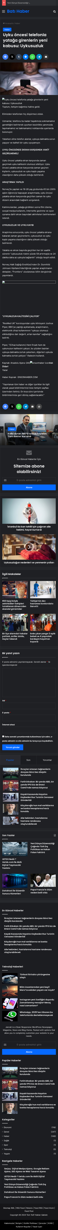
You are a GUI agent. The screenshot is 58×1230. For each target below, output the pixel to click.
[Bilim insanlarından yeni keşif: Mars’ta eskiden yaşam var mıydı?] (10, 991)
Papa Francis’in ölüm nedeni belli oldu (41, 891)
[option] (29, 429)
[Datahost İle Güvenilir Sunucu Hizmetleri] (14, 881)
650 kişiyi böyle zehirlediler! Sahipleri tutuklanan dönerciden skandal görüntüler (14, 605)
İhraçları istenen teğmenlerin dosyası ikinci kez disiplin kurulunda (35, 772)
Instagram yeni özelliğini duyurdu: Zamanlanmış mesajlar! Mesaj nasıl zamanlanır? (37, 1002)
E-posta (6, 712)
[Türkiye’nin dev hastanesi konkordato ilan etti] (43, 589)
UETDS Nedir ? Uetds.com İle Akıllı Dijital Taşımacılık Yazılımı (12, 863)
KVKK (50, 1223)
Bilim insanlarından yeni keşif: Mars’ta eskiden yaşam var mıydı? (37, 988)
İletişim (19, 1223)
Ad (4, 700)
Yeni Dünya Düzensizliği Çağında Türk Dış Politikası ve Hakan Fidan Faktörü (42, 848)
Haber (17, 23)
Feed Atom (49, 1208)
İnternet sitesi (8, 724)
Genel (6, 1132)
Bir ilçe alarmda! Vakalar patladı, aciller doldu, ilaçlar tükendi (15, 636)
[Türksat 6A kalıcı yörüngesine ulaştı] (10, 978)
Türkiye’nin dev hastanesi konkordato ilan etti (41, 604)
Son (28, 760)
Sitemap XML (9, 1208)
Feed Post (29, 1211)
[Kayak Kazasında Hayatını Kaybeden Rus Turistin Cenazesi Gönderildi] (10, 797)
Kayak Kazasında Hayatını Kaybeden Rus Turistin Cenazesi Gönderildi (37, 797)
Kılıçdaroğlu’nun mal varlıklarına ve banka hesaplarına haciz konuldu (37, 808)
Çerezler (42, 1223)
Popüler (10, 760)
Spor (6, 1145)
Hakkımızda (9, 1223)
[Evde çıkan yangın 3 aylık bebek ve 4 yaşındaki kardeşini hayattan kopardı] (43, 622)
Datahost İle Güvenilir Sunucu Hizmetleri (13, 892)
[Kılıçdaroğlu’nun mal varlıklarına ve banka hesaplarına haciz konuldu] (10, 809)
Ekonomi (7, 1127)
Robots (29, 1208)
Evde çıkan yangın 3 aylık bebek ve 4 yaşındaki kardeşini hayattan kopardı (42, 637)
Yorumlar (47, 760)
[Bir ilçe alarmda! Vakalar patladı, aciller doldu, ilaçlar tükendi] (15, 622)
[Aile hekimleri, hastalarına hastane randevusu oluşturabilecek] (10, 821)
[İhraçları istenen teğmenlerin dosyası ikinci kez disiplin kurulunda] (10, 773)
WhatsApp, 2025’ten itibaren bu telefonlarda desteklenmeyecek (36, 1014)
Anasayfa (9, 23)
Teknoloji (8, 1149)
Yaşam (7, 1154)
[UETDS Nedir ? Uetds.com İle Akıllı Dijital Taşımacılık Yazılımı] (14, 849)
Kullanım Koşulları (23, 1226)
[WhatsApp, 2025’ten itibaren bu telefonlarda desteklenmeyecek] (10, 1016)
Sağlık (6, 1140)
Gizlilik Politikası (30, 1223)
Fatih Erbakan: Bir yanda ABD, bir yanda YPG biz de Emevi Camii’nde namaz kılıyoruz (37, 784)
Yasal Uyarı (37, 1226)
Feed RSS (38, 1208)
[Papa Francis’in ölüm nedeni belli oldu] (43, 880)
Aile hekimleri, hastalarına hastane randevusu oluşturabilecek (34, 821)
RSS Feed (20, 1208)
